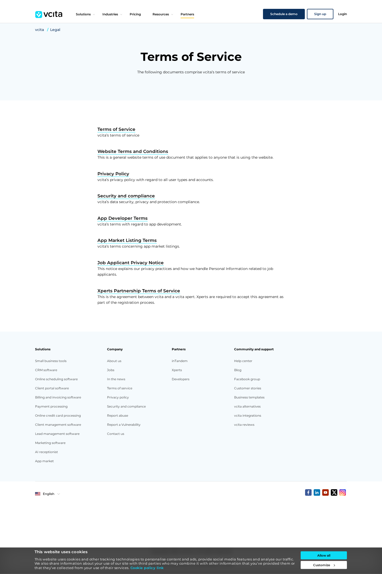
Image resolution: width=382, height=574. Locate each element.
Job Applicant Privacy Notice (130, 262)
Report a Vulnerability (124, 425)
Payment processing (51, 406)
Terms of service (119, 388)
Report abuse (117, 415)
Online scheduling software (56, 379)
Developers (180, 379)
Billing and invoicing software (58, 397)
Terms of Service (116, 129)
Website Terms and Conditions (132, 151)
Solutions (83, 14)
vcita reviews (244, 425)
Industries (110, 14)
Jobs (110, 370)
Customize (321, 565)
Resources (161, 14)
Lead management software (57, 434)
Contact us (115, 434)
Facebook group (247, 379)
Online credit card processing (58, 415)
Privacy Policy (113, 173)
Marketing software (50, 443)
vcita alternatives (247, 406)
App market (44, 461)
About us (114, 361)
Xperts (177, 370)
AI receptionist (46, 452)
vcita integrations (247, 415)
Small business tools (51, 361)
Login (342, 14)
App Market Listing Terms (127, 240)
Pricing (135, 14)
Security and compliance (126, 195)
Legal (55, 29)
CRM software (46, 370)
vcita (39, 29)
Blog (237, 370)
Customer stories (247, 388)
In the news (116, 379)
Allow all (323, 555)
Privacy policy (118, 397)
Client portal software (52, 388)
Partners (187, 14)
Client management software (58, 425)
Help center (243, 361)
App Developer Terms (122, 218)
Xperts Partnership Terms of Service (138, 290)
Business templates (249, 397)
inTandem (180, 361)
